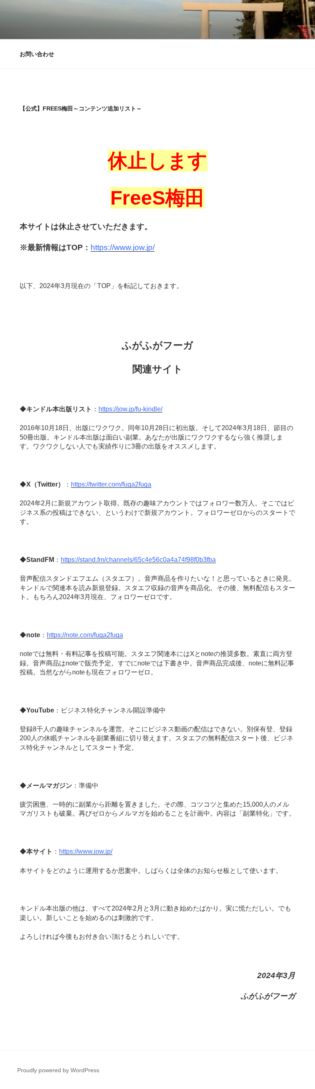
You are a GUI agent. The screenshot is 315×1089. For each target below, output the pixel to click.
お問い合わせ (37, 54)
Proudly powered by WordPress (58, 1070)
